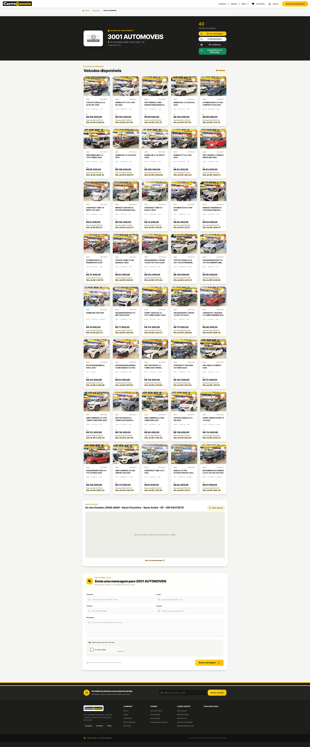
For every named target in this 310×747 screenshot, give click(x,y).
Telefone (89, 606)
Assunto (159, 606)
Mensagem (90, 617)
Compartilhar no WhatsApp (211, 51)
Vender (234, 4)
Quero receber (217, 692)
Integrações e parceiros (159, 722)
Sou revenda (154, 718)
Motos (126, 714)
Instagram (88, 726)
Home (87, 10)
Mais (244, 4)
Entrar (275, 4)
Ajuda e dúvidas (183, 714)
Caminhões (128, 718)
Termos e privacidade (185, 722)
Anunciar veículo (156, 711)
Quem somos (182, 711)
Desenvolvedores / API (185, 726)
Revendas (96, 10)
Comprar (222, 4)
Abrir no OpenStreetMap (155, 560)
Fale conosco (182, 718)
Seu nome (89, 594)
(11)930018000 (211, 39)
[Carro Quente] (99, 708)
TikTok (109, 726)
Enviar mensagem (211, 33)
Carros (126, 711)
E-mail (158, 594)
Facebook (99, 726)
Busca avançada (129, 722)
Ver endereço (210, 44)
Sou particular (155, 714)
